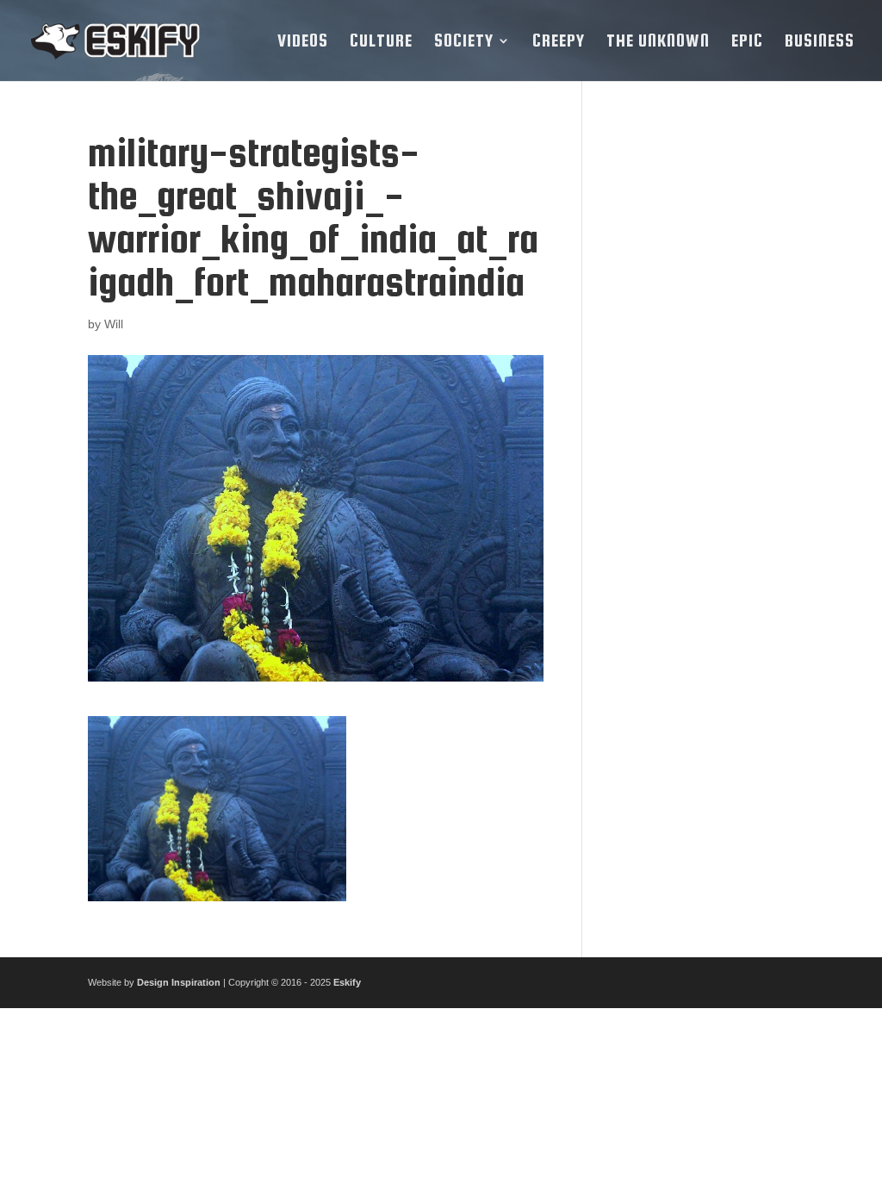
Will (113, 324)
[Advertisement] (701, 389)
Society (464, 42)
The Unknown (658, 42)
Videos (302, 42)
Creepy (558, 42)
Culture (381, 42)
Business (819, 42)
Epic (747, 42)
